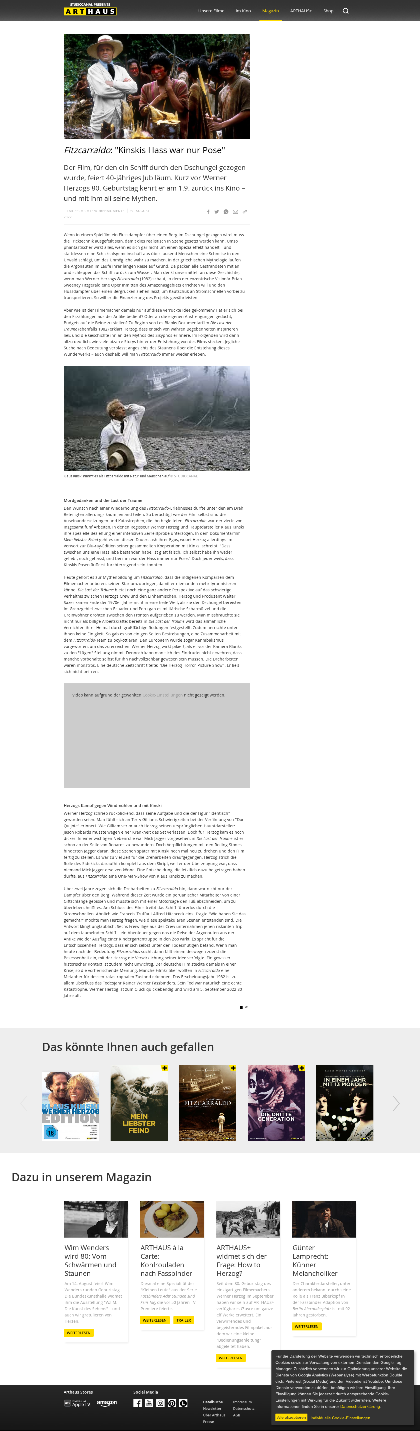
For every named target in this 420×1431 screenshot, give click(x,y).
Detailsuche (213, 1402)
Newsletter (212, 1408)
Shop (328, 10)
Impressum (242, 1402)
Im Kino (243, 10)
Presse (208, 1422)
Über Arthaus (214, 1415)
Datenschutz (244, 1408)
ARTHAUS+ (301, 10)
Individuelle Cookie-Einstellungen (340, 1418)
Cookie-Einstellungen (163, 695)
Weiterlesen (79, 1332)
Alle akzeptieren (291, 1417)
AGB (236, 1415)
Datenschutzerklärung (360, 1406)
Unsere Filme (211, 10)
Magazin (270, 10)
